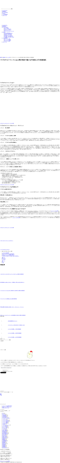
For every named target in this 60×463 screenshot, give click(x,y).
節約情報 (3, 444)
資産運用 (3, 446)
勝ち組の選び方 (5, 433)
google (4, 259)
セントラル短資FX (8, 29)
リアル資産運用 (5, 14)
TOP (1, 395)
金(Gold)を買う (4, 447)
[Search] (11, 8)
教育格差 (3, 439)
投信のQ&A (4, 435)
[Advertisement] (30, 49)
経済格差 (3, 445)
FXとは (3, 414)
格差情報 (3, 442)
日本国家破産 (4, 440)
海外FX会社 (4, 443)
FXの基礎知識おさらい (9, 33)
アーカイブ (2, 410)
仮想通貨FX (4, 11)
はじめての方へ (5, 10)
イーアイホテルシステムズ (4, 249)
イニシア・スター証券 (16, 217)
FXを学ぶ (3, 13)
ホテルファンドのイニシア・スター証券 (7, 123)
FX (2, 413)
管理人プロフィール (5, 407)
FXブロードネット (8, 30)
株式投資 (3, 441)
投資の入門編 (4, 436)
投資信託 (3, 438)
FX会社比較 (4, 415)
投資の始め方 (4, 437)
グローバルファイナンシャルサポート (6, 240)
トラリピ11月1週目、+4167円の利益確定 (14, 337)
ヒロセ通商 (7, 28)
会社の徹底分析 (5, 432)
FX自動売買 (4, 416)
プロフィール (4, 15)
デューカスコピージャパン (9, 31)
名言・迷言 (4, 434)
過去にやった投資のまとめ (6, 406)
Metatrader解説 (4, 417)
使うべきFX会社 (5, 12)
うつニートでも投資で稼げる (7, 405)
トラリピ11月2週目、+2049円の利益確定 (14, 333)
